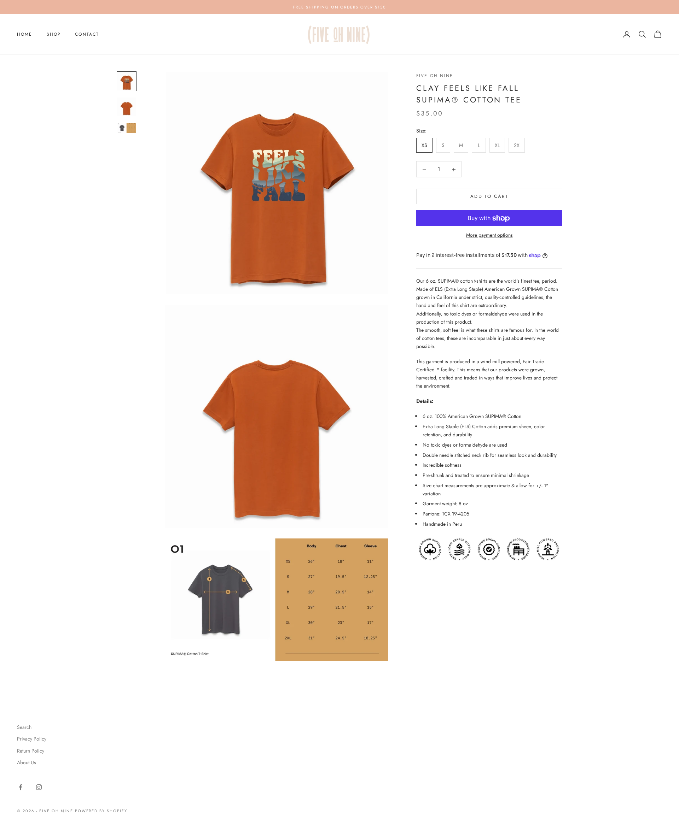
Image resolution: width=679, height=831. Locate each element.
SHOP (54, 34)
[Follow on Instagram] (38, 787)
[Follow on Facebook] (20, 787)
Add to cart (489, 196)
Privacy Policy (31, 738)
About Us (26, 762)
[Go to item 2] (127, 107)
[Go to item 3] (127, 128)
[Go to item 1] (127, 81)
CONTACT (87, 34)
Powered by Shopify (101, 811)
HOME (25, 34)
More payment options (489, 234)
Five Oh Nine (434, 75)
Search (24, 727)
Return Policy (30, 750)
